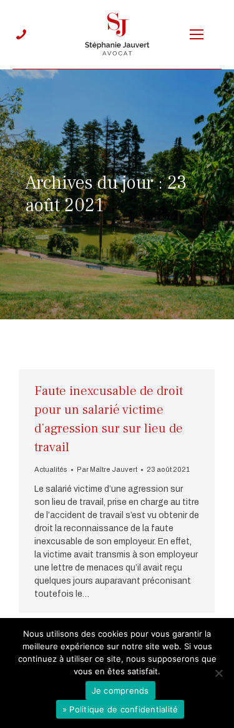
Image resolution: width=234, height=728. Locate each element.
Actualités (50, 469)
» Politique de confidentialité (120, 709)
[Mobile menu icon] (196, 34)
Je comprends (120, 691)
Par (107, 469)
